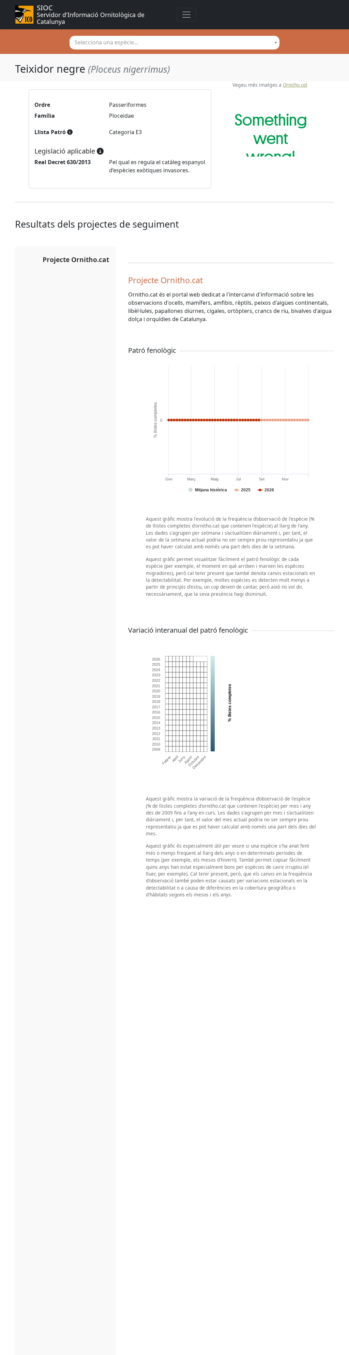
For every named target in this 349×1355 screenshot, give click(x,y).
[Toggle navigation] (186, 14)
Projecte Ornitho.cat (76, 259)
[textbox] (174, 42)
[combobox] (174, 42)
